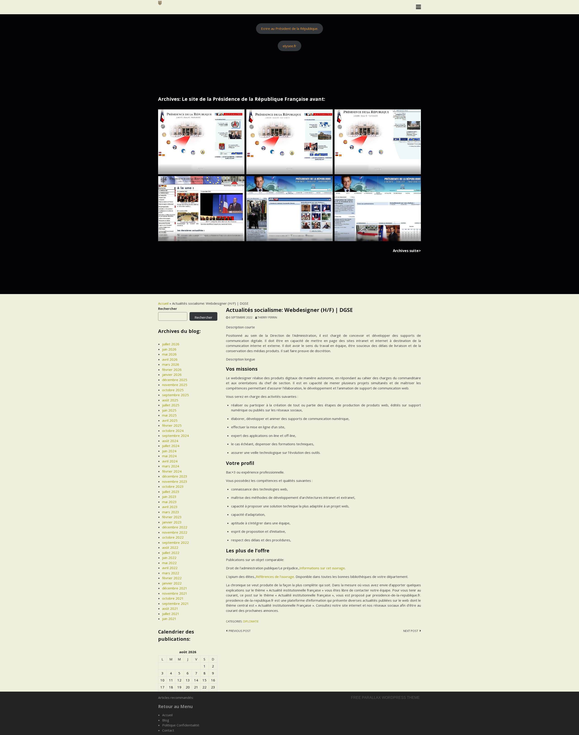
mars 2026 (170, 364)
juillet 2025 (170, 405)
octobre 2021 (173, 598)
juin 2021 (169, 618)
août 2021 (170, 608)
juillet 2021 (170, 613)
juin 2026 (169, 349)
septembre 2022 (175, 542)
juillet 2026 (170, 344)
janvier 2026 (172, 374)
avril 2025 (170, 420)
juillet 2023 (170, 491)
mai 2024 (169, 456)
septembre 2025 (175, 395)
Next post (410, 631)
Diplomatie (251, 621)
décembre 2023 (174, 476)
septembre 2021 (175, 603)
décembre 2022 (174, 527)
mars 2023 (170, 512)
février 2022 (172, 578)
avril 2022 (170, 567)
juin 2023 (169, 496)
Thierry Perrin (267, 317)
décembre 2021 (174, 588)
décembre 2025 (174, 379)
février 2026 (172, 369)
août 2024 (170, 440)
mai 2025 (169, 415)
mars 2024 (170, 466)
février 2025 (172, 425)
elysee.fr (289, 46)
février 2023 (172, 517)
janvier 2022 (172, 583)
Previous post (240, 631)
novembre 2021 (174, 593)
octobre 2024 (173, 430)
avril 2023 (170, 506)
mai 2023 (169, 501)
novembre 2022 (174, 532)
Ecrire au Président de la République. (289, 28)
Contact (168, 730)
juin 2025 (169, 410)
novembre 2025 (174, 384)
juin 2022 (169, 557)
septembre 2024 (175, 435)
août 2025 (170, 400)
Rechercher (167, 308)
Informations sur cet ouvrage (322, 568)
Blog (165, 720)
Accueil (163, 303)
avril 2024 (170, 461)
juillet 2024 (170, 445)
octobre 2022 (173, 537)
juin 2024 (169, 451)
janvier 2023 (172, 522)
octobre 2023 (173, 486)
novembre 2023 (174, 481)
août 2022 (170, 547)
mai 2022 (169, 563)
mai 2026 (169, 354)
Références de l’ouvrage (275, 576)
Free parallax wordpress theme (385, 698)
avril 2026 (170, 359)
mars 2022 (170, 573)
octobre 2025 (173, 390)
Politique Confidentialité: (181, 725)
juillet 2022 (170, 552)
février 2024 (172, 471)
